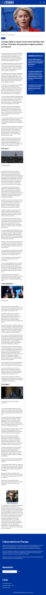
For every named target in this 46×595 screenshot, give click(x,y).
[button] (40, 2)
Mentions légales (6, 585)
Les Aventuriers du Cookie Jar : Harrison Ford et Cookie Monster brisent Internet (35, 86)
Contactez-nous (6, 587)
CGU (13, 585)
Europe (3, 38)
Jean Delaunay (11, 34)
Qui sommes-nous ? (7, 583)
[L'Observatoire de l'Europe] (7, 2)
